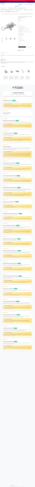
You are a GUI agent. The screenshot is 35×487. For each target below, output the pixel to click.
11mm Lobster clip (21, 29)
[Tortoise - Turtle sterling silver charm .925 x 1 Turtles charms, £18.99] (28, 71)
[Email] (19, 50)
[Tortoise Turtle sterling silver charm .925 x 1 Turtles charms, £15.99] (17, 71)
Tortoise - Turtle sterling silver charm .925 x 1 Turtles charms (28, 77)
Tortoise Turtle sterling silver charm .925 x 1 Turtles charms (17, 77)
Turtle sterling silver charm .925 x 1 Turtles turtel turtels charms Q (5, 77)
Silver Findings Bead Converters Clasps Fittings (7, 9)
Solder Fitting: (21, 33)
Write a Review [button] (19, 20)
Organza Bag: (20, 39)
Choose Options (6, 73)
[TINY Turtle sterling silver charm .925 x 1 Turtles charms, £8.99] (23, 71)
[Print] (20, 50)
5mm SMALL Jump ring (21, 27)
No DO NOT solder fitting (21, 34)
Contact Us (2, 11)
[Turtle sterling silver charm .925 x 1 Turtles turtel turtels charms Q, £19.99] (6, 71)
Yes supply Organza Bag (22, 40)
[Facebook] (18, 50)
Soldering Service (26, 9)
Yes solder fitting (21, 35)
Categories (31, 9)
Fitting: (20, 25)
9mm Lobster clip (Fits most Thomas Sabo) (24, 28)
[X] (21, 50)
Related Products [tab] (3, 66)
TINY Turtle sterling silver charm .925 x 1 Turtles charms (22, 77)
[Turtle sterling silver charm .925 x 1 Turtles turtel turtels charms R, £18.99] (11, 71)
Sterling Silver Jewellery (18, 9)
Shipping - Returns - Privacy (14, 11)
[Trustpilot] (8, 11)
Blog (5, 11)
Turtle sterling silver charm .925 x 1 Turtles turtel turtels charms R (11, 77)
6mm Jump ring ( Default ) (22, 26)
